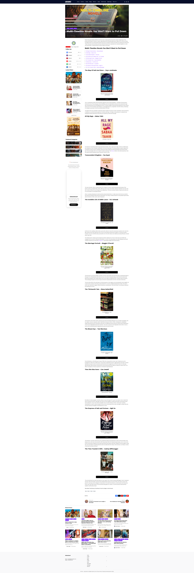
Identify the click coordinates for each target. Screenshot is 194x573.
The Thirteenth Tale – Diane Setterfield (93, 60)
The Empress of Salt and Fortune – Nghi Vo (94, 65)
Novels (94, 491)
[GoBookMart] (68, 2)
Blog (70, 6)
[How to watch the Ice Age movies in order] (74, 77)
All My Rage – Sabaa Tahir (91, 52)
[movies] (74, 142)
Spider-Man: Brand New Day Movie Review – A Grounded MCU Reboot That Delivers (88, 543)
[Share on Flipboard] (127, 496)
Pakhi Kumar (84, 527)
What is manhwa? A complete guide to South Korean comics (77, 110)
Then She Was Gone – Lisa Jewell (92, 63)
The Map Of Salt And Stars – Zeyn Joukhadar (94, 51)
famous (112, 150)
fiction (91, 491)
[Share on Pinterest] (124, 35)
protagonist (100, 240)
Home (68, 6)
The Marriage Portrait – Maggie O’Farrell (94, 58)
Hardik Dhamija (72, 35)
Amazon (106, 99)
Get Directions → (74, 204)
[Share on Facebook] (121, 35)
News (88, 562)
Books (88, 491)
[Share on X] (119, 496)
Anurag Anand (101, 546)
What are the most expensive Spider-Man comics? (104, 541)
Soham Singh (68, 546)
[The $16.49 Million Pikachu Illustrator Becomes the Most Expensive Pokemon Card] (69, 88)
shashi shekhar (117, 526)
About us (88, 566)
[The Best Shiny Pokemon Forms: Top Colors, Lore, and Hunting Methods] (69, 95)
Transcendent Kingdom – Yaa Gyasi (92, 54)
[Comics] (74, 147)
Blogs (88, 559)
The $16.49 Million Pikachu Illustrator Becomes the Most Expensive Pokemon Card (76, 88)
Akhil (99, 527)
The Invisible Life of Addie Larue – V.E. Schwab (95, 56)
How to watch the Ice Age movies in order (73, 79)
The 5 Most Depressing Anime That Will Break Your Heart (76, 103)
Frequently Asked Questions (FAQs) (108, 571)
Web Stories (89, 563)
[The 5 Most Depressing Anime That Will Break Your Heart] (69, 103)
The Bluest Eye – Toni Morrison (92, 61)
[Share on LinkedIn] (125, 35)
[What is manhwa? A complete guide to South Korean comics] (69, 111)
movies (88, 560)
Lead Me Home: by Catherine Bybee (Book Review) (120, 543)
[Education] (74, 151)
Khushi (67, 527)
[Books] (74, 155)
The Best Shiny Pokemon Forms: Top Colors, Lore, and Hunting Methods (77, 95)
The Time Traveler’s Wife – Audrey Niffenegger (95, 67)
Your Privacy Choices (98, 571)
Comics (88, 556)
